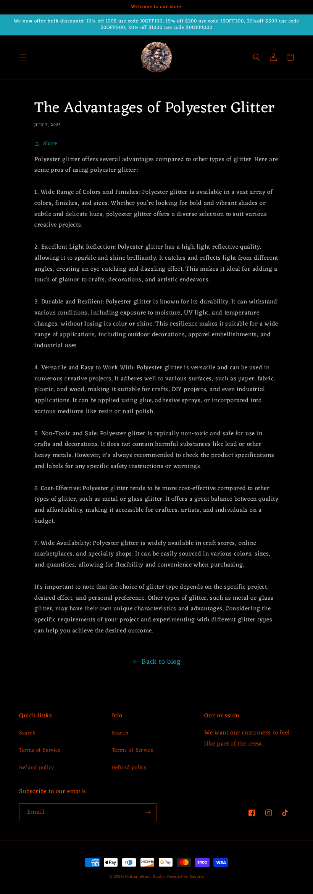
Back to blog (161, 662)
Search (27, 733)
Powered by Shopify (185, 876)
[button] (23, 57)
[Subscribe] (147, 812)
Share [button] (50, 143)
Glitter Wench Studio (145, 876)
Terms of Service (40, 750)
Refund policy (36, 768)
